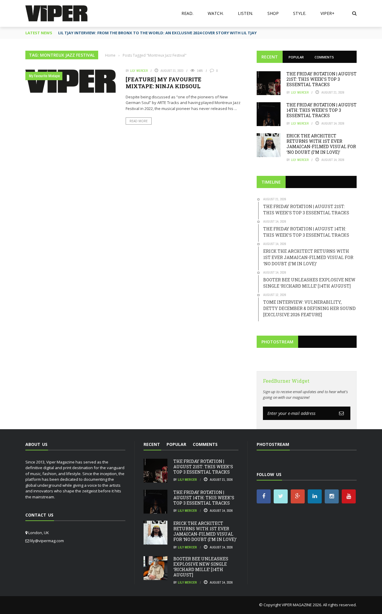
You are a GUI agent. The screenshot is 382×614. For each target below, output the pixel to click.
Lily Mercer (139, 71)
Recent (269, 57)
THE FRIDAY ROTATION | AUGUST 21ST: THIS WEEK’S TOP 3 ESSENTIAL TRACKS (321, 79)
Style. (299, 13)
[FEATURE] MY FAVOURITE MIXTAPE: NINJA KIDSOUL (163, 83)
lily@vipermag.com (47, 540)
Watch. (216, 13)
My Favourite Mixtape (44, 75)
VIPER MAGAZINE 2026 (301, 604)
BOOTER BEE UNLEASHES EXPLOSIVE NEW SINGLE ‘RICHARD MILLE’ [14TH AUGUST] (200, 567)
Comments (324, 57)
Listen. (245, 13)
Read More (139, 121)
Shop (273, 13)
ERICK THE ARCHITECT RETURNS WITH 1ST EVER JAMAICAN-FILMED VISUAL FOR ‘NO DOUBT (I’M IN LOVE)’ (321, 144)
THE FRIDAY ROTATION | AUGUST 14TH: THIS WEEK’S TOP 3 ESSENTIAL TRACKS (321, 110)
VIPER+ (328, 13)
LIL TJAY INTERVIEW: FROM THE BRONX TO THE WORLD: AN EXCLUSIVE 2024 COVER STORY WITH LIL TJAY (157, 32)
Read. (187, 13)
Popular (296, 57)
